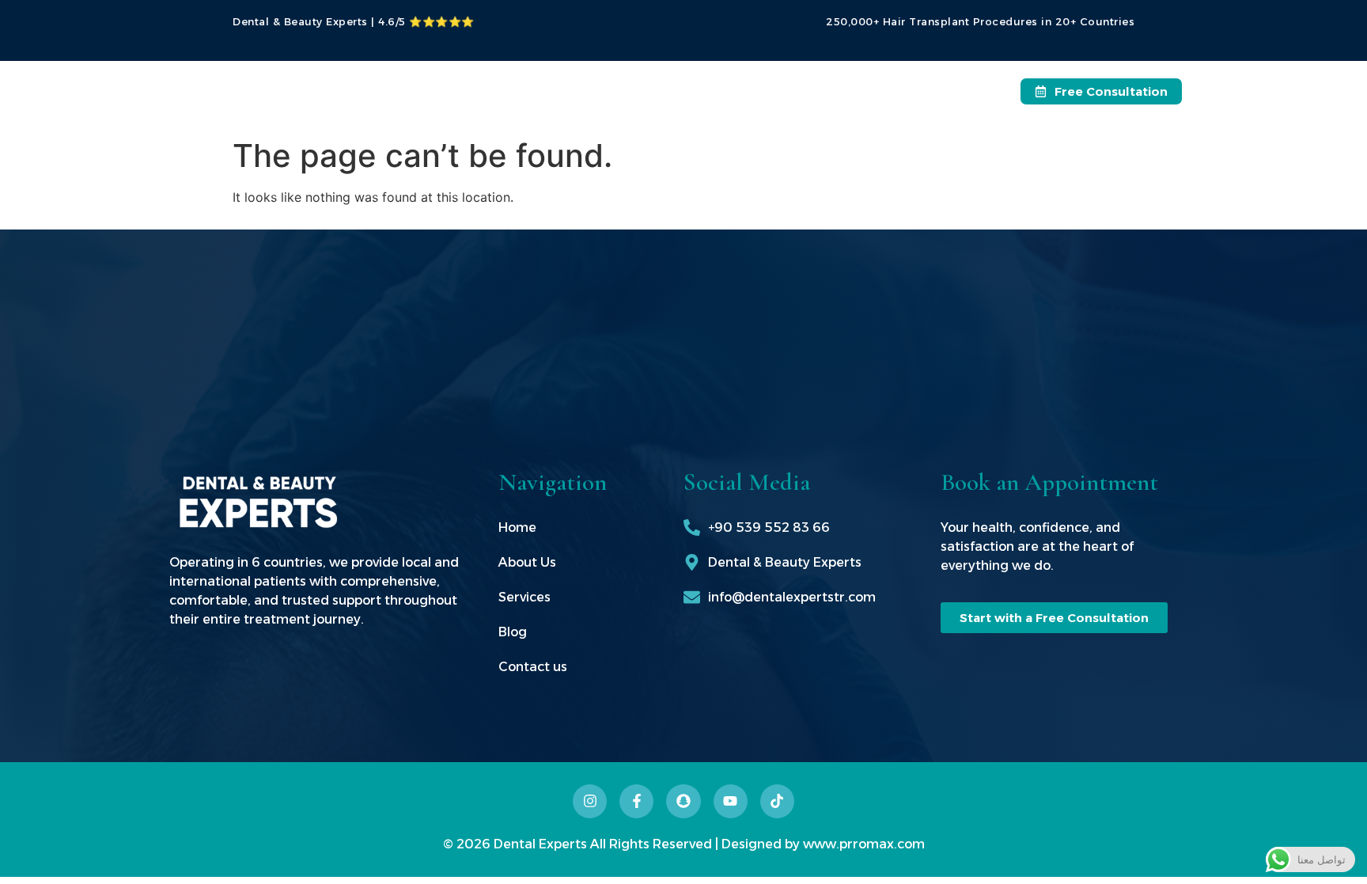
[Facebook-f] (636, 801)
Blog (774, 86)
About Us (602, 86)
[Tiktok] (777, 801)
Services (687, 86)
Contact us (853, 86)
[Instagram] (590, 801)
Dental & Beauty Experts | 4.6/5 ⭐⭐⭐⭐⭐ (354, 21)
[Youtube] (731, 801)
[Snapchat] (683, 801)
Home (525, 86)
